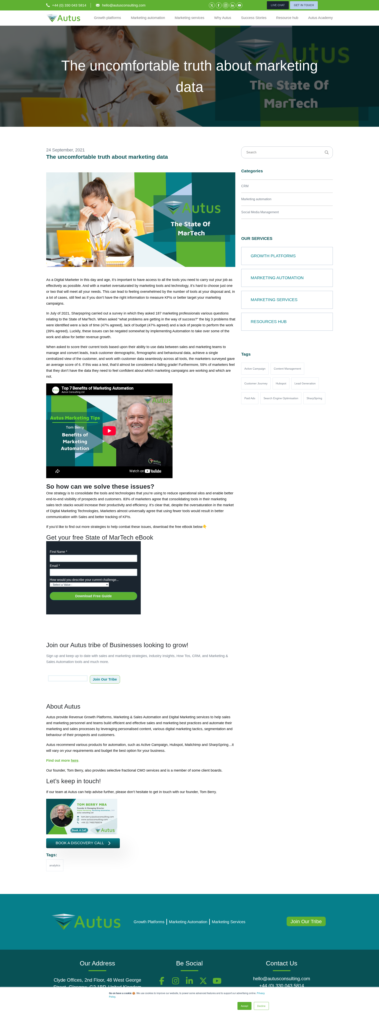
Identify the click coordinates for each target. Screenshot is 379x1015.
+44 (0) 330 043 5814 (69, 5)
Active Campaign (254, 368)
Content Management (287, 368)
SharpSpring (314, 398)
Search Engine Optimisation (281, 398)
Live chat (278, 5)
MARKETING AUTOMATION (277, 277)
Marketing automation (148, 18)
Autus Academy (320, 18)
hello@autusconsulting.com (123, 5)
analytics (54, 865)
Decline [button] (261, 1005)
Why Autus (222, 18)
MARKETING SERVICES (274, 299)
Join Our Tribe (306, 921)
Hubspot (281, 383)
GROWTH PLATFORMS (273, 256)
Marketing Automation (188, 922)
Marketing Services (228, 922)
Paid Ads (249, 398)
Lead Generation (305, 383)
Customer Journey (255, 383)
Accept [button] (244, 1005)
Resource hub (287, 18)
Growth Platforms (149, 922)
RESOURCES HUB (269, 321)
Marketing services (189, 18)
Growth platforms (107, 18)
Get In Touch (304, 5)
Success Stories (253, 18)
